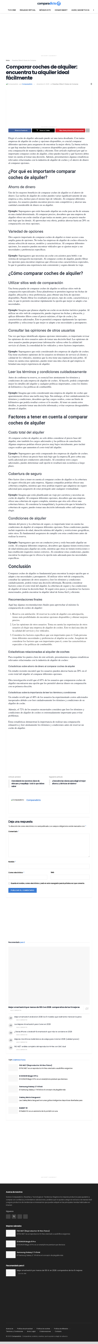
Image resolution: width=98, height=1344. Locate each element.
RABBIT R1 (23, 1108)
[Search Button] (91, 3)
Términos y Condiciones (14, 1331)
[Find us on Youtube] (25, 1216)
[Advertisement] (49, 33)
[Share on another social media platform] (88, 130)
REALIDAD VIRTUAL (27, 10)
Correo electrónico (16, 872)
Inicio (8, 60)
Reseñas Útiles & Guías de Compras (24, 60)
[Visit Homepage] (49, 3)
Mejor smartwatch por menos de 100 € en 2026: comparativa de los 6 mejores (44, 1007)
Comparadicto (27, 84)
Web (52, 872)
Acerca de (9, 1329)
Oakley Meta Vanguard (29, 1097)
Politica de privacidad (25, 1329)
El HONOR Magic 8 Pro (28, 1076)
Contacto (58, 1331)
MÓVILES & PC (45, 10)
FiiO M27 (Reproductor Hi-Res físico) (35, 1065)
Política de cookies (43, 1329)
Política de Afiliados (61, 1329)
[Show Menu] (7, 3)
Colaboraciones (45, 1331)
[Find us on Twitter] (14, 1216)
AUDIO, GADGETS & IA (80, 10)
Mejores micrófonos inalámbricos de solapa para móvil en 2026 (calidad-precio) (46, 1039)
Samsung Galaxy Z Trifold (30, 1086)
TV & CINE (12, 10)
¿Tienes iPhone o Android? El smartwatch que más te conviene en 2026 (43, 1031)
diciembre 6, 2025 (43, 84)
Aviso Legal (31, 1331)
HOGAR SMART (61, 10)
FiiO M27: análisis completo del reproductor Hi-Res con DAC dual (40, 1046)
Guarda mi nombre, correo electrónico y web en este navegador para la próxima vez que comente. (48, 883)
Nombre (12, 862)
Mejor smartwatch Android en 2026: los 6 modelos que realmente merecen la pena (47, 1017)
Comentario (13, 831)
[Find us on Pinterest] (19, 1216)
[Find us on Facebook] (8, 1216)
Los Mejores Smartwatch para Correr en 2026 (32, 1024)
